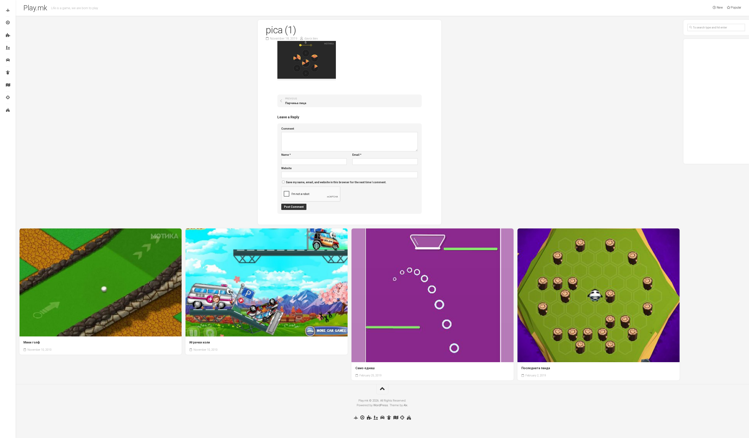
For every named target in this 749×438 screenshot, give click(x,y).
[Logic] (8, 35)
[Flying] (8, 10)
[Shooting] (8, 97)
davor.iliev (311, 38)
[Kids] (8, 72)
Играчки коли (199, 342)
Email (356, 154)
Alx (405, 405)
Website (286, 168)
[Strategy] (8, 109)
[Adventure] (8, 85)
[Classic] (8, 47)
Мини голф (31, 342)
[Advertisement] (716, 101)
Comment (287, 128)
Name (286, 154)
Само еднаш (365, 368)
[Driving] (8, 60)
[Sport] (8, 22)
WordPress (380, 405)
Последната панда (535, 368)
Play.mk (35, 8)
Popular (735, 7)
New (719, 7)
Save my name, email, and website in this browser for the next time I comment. (336, 182)
